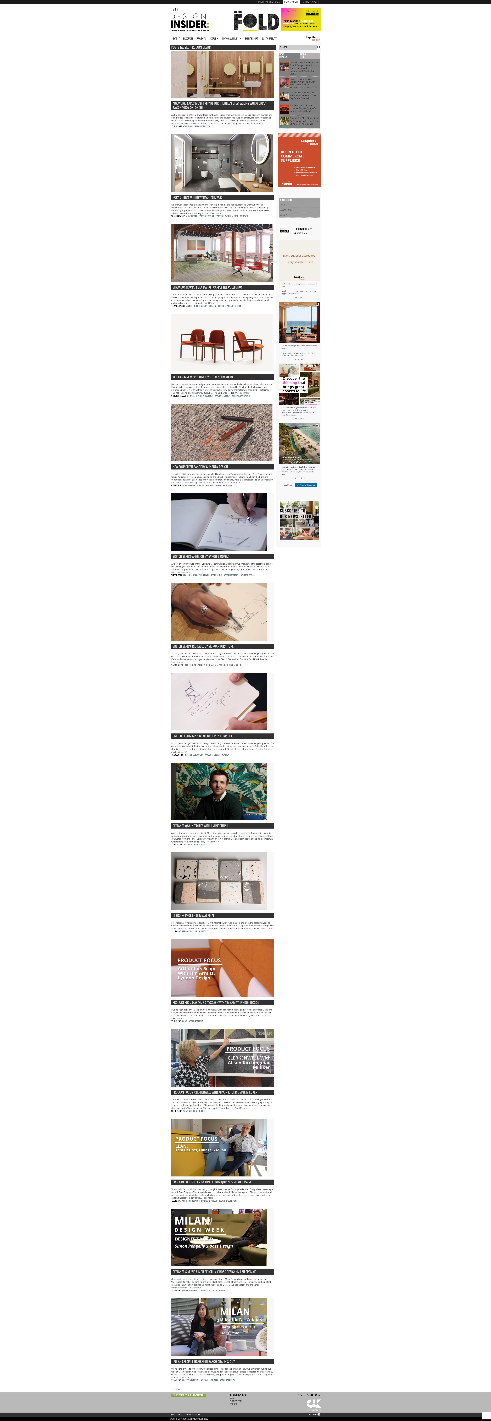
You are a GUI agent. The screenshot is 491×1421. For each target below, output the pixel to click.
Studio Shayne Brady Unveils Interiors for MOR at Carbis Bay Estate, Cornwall (303, 95)
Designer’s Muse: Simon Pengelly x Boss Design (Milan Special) (214, 1272)
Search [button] (319, 47)
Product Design (203, 126)
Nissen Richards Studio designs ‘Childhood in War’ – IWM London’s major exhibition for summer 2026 (304, 83)
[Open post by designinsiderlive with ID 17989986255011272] (299, 443)
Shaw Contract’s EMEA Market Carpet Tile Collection (208, 287)
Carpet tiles (207, 306)
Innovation (195, 1200)
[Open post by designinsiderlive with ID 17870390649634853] (299, 322)
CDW (185, 1021)
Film (220, 575)
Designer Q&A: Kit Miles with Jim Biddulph (200, 826)
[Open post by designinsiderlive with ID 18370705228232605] (299, 260)
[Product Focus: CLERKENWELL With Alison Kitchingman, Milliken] (222, 1085)
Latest (176, 38)
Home (173, 1414)
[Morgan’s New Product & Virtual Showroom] (222, 370)
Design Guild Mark (201, 575)
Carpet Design (193, 306)
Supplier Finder (309, 2)
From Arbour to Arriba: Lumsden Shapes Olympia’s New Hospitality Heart (303, 108)
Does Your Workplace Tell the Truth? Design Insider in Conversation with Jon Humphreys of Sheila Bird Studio (304, 68)
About (282, 204)
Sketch (239, 665)
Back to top (313, 1414)
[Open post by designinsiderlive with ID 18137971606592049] (299, 384)
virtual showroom (241, 395)
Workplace (232, 1200)
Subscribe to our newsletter (188, 1395)
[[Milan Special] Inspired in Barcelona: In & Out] (219, 1354)
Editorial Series (230, 38)
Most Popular (283, 56)
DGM (214, 575)
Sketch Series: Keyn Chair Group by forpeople (203, 736)
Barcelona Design (191, 1380)
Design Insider (291, 2)
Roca (235, 216)
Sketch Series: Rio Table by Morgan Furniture (203, 646)
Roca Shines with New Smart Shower (197, 197)
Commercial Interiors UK (268, 2)
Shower (244, 216)
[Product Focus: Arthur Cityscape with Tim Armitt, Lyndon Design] (222, 995)
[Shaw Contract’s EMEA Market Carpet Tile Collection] (222, 280)
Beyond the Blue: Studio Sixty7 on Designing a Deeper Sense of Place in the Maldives (304, 121)
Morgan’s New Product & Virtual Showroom (203, 377)
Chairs (191, 395)
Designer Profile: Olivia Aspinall (194, 916)
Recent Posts (303, 56)
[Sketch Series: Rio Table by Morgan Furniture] (219, 639)
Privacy (188, 1414)
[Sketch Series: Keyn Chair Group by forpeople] (219, 729)
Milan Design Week (191, 1290)
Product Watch (224, 216)
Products (188, 38)
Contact (283, 214)
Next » (179, 1389)
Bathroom (188, 126)
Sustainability (269, 38)
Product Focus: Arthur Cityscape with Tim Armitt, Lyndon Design (216, 1003)
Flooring (220, 306)
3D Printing (191, 665)
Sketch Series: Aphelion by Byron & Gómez (201, 556)
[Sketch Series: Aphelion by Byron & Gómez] (219, 549)
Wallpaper (207, 844)
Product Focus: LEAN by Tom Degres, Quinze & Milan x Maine (212, 1182)
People (212, 38)
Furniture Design (205, 395)
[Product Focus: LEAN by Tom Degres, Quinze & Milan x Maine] (219, 1175)
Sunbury (228, 485)
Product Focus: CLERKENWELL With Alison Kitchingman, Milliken (215, 1092)
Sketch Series (248, 575)
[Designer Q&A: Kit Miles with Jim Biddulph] (219, 818)
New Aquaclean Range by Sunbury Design (200, 467)
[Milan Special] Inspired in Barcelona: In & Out (204, 1362)
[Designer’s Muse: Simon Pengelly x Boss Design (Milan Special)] (219, 1264)
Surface (204, 931)
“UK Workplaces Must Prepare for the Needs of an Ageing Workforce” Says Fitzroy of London (220, 105)
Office (205, 1200)
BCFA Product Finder (195, 485)
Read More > (257, 123)
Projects (201, 38)
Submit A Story (286, 209)
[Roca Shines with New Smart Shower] (222, 190)
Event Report (251, 38)
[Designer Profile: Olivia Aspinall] (219, 908)
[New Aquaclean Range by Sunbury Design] (222, 459)
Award (187, 575)
